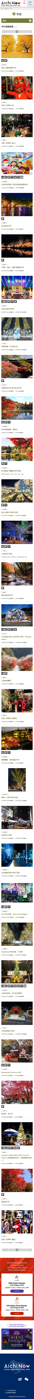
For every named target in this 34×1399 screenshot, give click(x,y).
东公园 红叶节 (6, 226)
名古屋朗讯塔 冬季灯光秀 (10, 872)
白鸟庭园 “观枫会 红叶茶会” (11, 471)
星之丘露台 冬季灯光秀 (9, 512)
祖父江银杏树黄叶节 (8, 68)
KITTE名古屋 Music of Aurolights (14, 914)
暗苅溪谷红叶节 (7, 595)
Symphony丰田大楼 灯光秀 (12, 951)
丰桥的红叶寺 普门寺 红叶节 (11, 388)
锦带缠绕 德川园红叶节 (10, 760)
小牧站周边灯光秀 (7, 1031)
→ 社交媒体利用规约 (10, 1392)
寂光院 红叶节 (7, 1113)
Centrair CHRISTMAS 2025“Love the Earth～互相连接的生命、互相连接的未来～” (16, 1157)
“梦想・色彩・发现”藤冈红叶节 (12, 267)
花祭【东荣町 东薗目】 (9, 718)
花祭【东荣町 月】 (8, 105)
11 (27, 31)
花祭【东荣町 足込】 (8, 143)
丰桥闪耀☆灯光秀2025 (9, 346)
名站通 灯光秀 (6, 835)
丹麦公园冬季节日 (7, 309)
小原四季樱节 (6, 680)
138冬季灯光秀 (6, 554)
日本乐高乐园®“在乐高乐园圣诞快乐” (14, 184)
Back (4, 31)
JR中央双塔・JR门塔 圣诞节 (11, 993)
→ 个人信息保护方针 (10, 1390)
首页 (2, 8)
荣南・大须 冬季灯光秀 (9, 797)
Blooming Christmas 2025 (11, 1072)
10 (24, 31)
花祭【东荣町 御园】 (8, 1239)
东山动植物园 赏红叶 (9, 429)
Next (30, 31)
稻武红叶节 (5, 1201)
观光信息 (7, 8)
